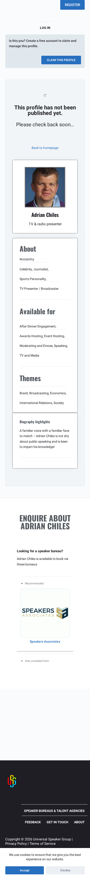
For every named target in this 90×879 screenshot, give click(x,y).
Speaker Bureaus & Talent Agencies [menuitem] (54, 811)
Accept (24, 870)
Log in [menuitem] (45, 28)
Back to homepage (45, 148)
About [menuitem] (79, 822)
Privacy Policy (16, 844)
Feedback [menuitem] (33, 822)
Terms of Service (43, 844)
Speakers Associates (45, 641)
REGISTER (72, 5)
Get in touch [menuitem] (57, 822)
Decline (65, 870)
